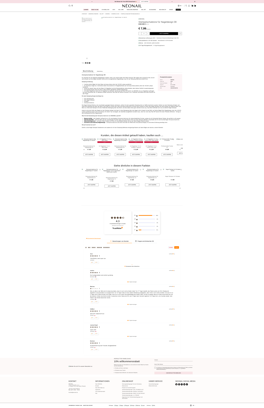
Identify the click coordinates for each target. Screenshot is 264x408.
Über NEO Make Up (99, 387)
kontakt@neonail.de (73, 392)
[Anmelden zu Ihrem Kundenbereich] (189, 6)
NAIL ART (102, 13)
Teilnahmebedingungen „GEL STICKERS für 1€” (133, 389)
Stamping (107, 13)
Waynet (91, 405)
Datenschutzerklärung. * (161, 369)
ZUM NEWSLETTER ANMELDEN (173, 373)
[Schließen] (195, 1)
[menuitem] (86, 10)
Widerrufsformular (153, 385)
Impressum (97, 389)
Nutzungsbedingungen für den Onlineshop (131, 384)
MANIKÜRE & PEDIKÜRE (93, 13)
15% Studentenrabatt (100, 391)
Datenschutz (125, 385)
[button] (92, 1)
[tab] (88, 71)
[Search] (186, 6)
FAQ (96, 393)
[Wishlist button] (180, 33)
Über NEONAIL (98, 384)
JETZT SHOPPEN (163, 33)
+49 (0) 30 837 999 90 (74, 388)
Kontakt (97, 385)
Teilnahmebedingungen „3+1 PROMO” (130, 395)
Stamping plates (115, 13)
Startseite (84, 13)
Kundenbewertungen (118, 223)
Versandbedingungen (153, 384)
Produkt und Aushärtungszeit (128, 387)
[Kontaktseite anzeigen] (72, 6)
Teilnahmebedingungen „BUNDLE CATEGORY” (132, 391)
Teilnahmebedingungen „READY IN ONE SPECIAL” (133, 393)
